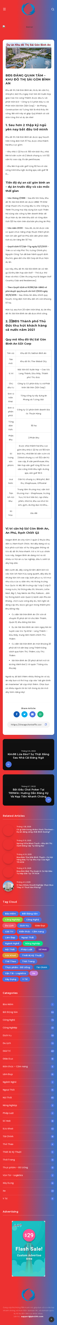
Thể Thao (10, 961)
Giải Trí (9, 931)
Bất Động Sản (30, 913)
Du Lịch (9, 925)
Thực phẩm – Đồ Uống (15, 1167)
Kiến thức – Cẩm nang (15, 1066)
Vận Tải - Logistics (15, 973)
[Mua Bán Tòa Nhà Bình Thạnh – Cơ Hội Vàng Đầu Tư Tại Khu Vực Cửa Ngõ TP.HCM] (8, 858)
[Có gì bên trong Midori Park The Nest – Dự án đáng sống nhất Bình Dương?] (8, 830)
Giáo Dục (40, 925)
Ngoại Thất (27, 937)
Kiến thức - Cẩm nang (31, 931)
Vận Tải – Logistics (13, 1175)
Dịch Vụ (24, 925)
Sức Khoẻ (10, 955)
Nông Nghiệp (32, 943)
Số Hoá (42, 949)
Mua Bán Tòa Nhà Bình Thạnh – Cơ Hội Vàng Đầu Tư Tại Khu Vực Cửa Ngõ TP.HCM (35, 859)
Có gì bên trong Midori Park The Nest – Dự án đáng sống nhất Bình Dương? (35, 830)
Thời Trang (28, 961)
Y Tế (24, 979)
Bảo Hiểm (10, 913)
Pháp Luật (26, 949)
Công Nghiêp (12, 919)
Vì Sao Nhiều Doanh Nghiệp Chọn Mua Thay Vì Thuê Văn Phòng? (35, 886)
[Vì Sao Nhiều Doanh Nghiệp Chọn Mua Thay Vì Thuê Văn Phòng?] (8, 886)
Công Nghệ (32, 919)
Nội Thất (10, 949)
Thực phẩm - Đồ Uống (17, 967)
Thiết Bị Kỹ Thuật (32, 955)
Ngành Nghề (12, 943)
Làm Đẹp (10, 937)
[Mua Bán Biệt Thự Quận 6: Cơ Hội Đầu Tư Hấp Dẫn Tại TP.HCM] (8, 872)
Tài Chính (41, 967)
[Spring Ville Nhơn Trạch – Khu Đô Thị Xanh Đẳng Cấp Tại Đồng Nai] (8, 844)
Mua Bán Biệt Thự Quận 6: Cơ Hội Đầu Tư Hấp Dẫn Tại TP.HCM (34, 872)
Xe (33, 973)
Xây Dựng (10, 979)
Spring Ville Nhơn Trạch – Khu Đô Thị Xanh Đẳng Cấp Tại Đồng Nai (34, 844)
